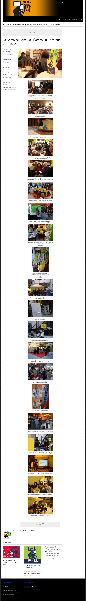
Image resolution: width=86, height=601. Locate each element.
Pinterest (6, 69)
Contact (57, 24)
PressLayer (80, 598)
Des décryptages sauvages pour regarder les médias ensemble (9, 89)
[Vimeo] (32, 587)
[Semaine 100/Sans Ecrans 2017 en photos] (11, 552)
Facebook (6, 62)
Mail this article (8, 74)
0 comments (5, 53)
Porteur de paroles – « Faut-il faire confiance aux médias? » (52, 549)
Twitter (6, 64)
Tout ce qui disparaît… (8, 594)
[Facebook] (62, 3)
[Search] (82, 24)
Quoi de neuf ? (31, 24)
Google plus (7, 67)
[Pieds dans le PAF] (31, 13)
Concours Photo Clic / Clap (9, 590)
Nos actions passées (45, 24)
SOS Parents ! (6, 586)
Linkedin (6, 72)
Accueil (6, 24)
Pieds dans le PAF (8, 51)
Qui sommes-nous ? (17, 24)
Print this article (8, 77)
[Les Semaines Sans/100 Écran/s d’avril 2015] (32, 555)
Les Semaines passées (8, 54)
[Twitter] (64, 3)
